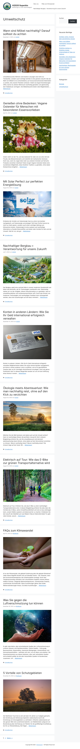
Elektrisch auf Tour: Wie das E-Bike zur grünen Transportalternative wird (26, 461)
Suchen (61, 18)
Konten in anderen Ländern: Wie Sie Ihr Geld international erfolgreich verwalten (26, 315)
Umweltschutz (9, 93)
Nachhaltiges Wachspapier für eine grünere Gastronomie (67, 67)
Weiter (9, 738)
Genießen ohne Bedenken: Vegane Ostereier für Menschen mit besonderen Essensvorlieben (25, 106)
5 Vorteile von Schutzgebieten (22, 673)
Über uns (36, 4)
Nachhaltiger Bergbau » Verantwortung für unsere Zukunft (49, 8)
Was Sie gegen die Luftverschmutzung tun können (23, 601)
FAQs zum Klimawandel (48, 4)
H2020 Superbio (20, 5)
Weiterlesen (6, 89)
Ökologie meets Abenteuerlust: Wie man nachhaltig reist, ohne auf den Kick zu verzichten (25, 391)
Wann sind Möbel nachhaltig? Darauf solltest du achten (67, 43)
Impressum (39, 744)
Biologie (61, 84)
